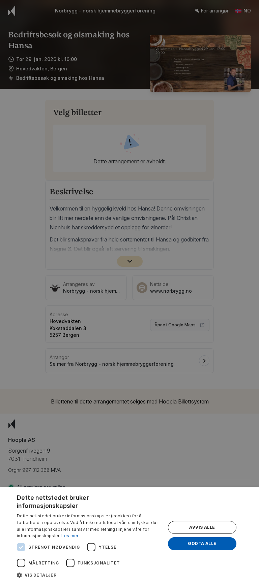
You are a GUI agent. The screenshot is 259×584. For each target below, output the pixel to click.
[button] (89, 575)
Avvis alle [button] (202, 527)
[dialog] (129, 535)
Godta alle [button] (202, 543)
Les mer (69, 535)
